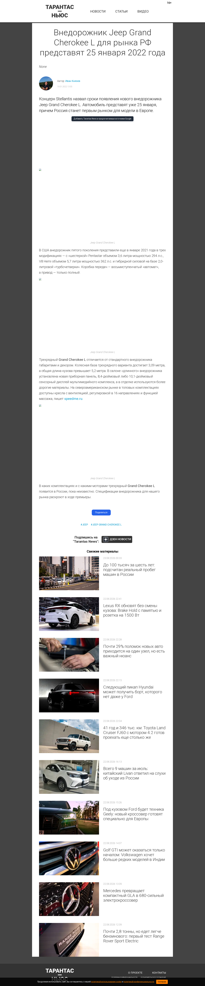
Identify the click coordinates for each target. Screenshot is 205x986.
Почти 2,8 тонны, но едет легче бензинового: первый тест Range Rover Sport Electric (133, 936)
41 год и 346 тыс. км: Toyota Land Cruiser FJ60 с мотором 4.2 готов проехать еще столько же (134, 732)
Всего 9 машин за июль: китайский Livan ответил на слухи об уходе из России (134, 773)
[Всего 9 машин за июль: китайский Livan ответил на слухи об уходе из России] (69, 777)
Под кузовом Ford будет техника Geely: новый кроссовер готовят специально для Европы (133, 814)
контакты (159, 972)
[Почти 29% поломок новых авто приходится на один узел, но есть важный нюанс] (69, 655)
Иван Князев (72, 80)
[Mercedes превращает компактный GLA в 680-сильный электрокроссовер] (69, 899)
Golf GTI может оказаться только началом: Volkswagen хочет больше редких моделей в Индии (134, 855)
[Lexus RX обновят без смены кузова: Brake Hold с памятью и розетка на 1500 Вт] (69, 614)
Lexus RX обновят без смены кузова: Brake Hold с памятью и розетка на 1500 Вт (132, 610)
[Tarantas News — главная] (59, 11)
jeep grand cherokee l (107, 524)
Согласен (162, 982)
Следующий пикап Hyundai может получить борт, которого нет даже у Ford (132, 692)
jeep (85, 524)
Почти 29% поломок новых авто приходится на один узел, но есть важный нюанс (134, 651)
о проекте (135, 972)
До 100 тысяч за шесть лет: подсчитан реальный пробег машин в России (129, 569)
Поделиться (101, 512)
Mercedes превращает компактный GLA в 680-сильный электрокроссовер (133, 895)
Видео (143, 11)
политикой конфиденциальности (139, 982)
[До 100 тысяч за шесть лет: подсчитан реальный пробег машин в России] (69, 573)
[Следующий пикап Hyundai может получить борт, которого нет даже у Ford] (69, 695)
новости (98, 11)
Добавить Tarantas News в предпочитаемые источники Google (102, 119)
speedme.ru (73, 399)
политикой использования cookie (106, 982)
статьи (121, 11)
